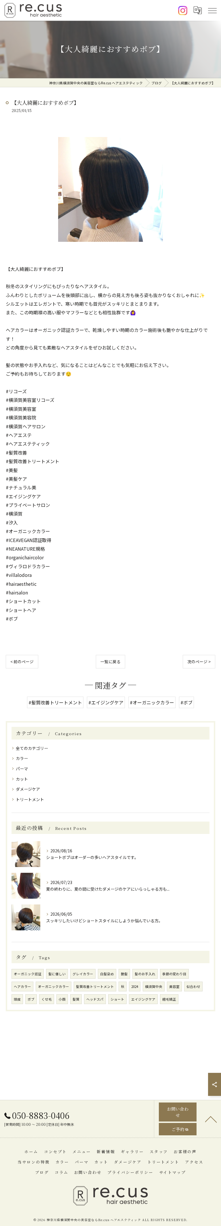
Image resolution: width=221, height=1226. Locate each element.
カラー (22, 758)
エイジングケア (143, 999)
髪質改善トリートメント (95, 986)
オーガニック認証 (27, 974)
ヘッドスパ (95, 999)
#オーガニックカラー (152, 702)
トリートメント (30, 799)
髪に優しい (57, 974)
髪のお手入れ (145, 974)
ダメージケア (28, 789)
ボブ (31, 999)
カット (22, 779)
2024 (134, 986)
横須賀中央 (153, 986)
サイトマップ (172, 1172)
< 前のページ (22, 661)
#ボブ (186, 702)
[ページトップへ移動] (211, 1119)
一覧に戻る (110, 661)
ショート (117, 999)
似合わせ (193, 986)
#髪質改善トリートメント (55, 702)
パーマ (22, 768)
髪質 (76, 999)
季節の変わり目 (174, 974)
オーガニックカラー (53, 986)
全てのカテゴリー (32, 748)
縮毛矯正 (169, 999)
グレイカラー (83, 974)
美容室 (174, 986)
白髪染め (107, 974)
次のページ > (199, 661)
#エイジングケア (105, 702)
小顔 (62, 999)
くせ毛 (46, 999)
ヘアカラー (22, 986)
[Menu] (212, 10)
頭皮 (17, 999)
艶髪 (124, 974)
